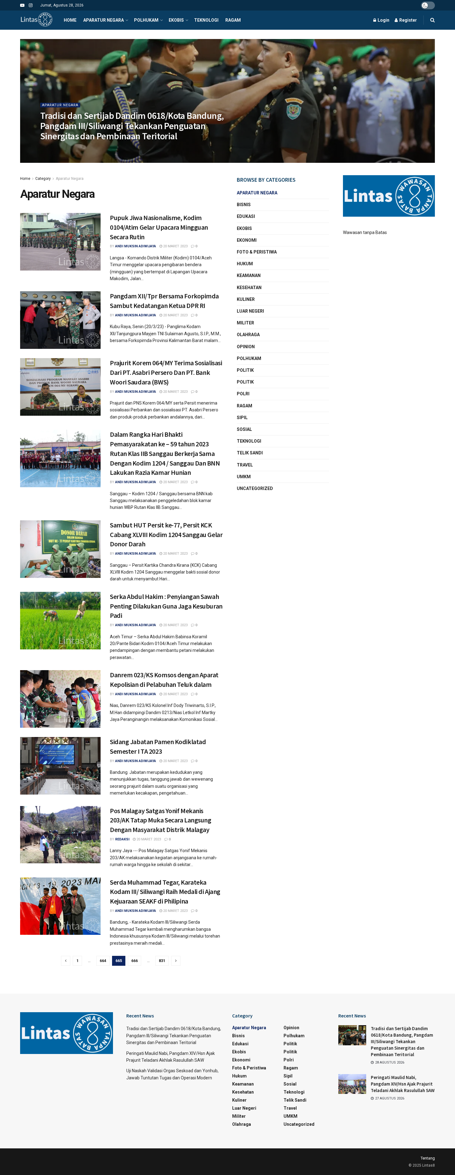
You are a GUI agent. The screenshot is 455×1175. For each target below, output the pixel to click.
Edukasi (246, 216)
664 (103, 960)
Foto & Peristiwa (257, 251)
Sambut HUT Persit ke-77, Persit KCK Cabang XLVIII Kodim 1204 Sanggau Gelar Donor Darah (166, 534)
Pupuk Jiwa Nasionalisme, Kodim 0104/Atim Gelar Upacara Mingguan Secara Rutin (159, 227)
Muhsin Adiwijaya (62, 148)
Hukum (245, 263)
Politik (245, 370)
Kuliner (246, 299)
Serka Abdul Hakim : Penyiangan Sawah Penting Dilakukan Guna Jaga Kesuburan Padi (166, 606)
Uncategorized (255, 488)
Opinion (246, 346)
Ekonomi (247, 240)
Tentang (428, 1158)
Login (383, 20)
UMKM (244, 476)
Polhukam (146, 20)
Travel (245, 464)
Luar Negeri (250, 311)
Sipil (242, 417)
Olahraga (248, 334)
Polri (243, 393)
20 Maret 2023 (175, 246)
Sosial (244, 429)
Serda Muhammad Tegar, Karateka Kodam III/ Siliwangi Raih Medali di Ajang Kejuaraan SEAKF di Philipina (165, 892)
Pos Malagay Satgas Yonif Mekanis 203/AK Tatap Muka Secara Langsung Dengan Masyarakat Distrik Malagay (160, 820)
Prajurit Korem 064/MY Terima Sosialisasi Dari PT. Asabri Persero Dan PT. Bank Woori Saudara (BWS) (166, 372)
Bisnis (244, 204)
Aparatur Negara (103, 20)
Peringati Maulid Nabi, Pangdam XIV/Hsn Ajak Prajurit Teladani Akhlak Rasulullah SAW (403, 1083)
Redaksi (122, 839)
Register (407, 20)
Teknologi (206, 20)
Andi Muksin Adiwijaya (135, 246)
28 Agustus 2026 (99, 148)
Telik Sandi (250, 452)
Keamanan (249, 275)
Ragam (233, 20)
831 (162, 960)
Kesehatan (249, 287)
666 (134, 960)
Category (43, 178)
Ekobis (176, 20)
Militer (245, 322)
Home (70, 20)
